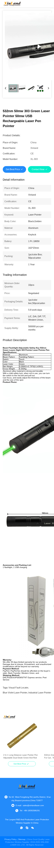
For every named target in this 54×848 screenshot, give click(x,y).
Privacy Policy (10, 839)
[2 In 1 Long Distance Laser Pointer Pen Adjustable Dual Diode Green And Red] (21, 733)
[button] (7, 739)
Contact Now (38, 169)
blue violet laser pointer (15, 692)
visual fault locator (18, 687)
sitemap (21, 839)
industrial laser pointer (39, 692)
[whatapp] (21, 827)
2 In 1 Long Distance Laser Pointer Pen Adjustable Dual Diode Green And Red (20, 756)
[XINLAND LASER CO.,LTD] (12, 4)
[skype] (27, 827)
